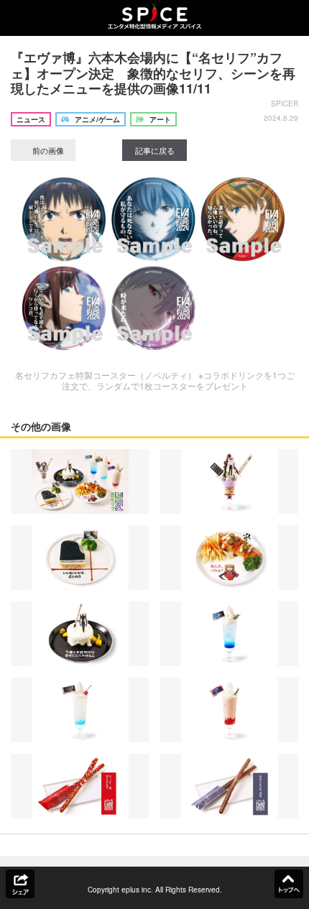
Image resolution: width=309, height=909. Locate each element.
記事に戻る (155, 150)
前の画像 (47, 150)
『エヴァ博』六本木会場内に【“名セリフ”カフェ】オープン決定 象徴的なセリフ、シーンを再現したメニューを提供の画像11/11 (153, 73)
